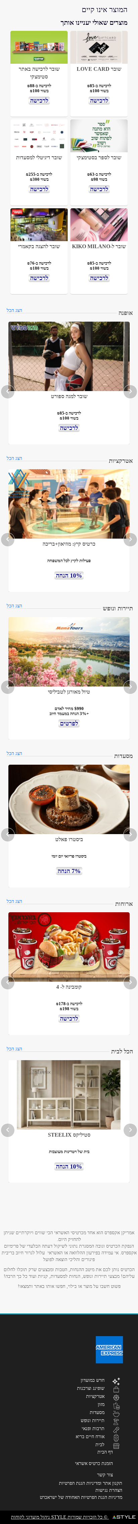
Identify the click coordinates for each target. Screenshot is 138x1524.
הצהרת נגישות (108, 1490)
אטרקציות (95, 1396)
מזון (101, 1404)
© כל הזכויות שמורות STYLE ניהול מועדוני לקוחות (60, 1517)
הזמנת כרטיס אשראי (94, 1463)
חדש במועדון (93, 1380)
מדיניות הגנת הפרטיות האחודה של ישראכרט (81, 1497)
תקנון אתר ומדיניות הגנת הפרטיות (90, 1483)
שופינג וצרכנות (91, 1388)
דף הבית (105, 1452)
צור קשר (105, 1474)
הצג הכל (14, 310)
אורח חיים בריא (90, 1436)
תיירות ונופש (93, 1420)
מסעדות (97, 1412)
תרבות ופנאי (93, 1428)
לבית (100, 1444)
